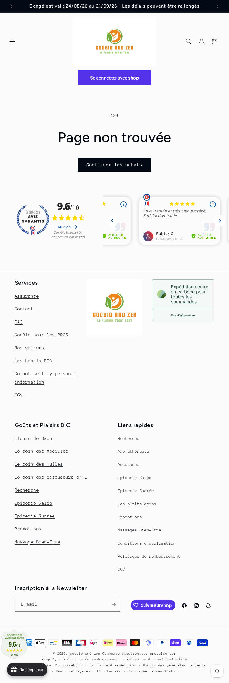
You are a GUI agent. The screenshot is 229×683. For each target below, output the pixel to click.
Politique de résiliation (154, 671)
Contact (24, 308)
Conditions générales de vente (174, 665)
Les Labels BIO (34, 360)
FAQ (19, 322)
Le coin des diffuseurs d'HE (51, 477)
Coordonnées (109, 671)
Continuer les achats (115, 164)
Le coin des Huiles (39, 464)
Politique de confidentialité (157, 659)
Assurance (27, 296)
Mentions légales (73, 671)
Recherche (27, 490)
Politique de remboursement (149, 556)
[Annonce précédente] (11, 6)
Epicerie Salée (34, 503)
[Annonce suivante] (218, 6)
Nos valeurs (29, 347)
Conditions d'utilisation (147, 543)
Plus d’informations (183, 315)
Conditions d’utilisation (56, 665)
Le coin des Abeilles (42, 451)
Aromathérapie (133, 451)
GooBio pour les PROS (42, 334)
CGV (19, 394)
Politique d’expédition (112, 665)
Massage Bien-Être (38, 542)
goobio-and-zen (85, 653)
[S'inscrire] (113, 604)
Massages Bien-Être (139, 530)
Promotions (28, 528)
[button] (12, 41)
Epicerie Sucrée (35, 516)
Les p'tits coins (137, 504)
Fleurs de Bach (34, 438)
